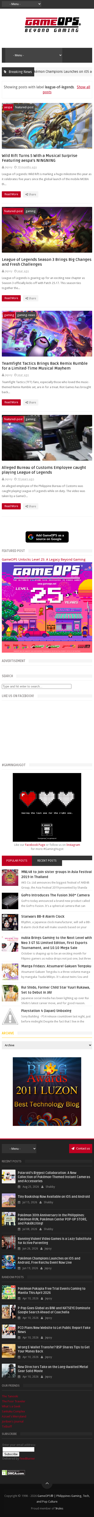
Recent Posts (47, 860)
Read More (12, 194)
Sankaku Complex (13, 1411)
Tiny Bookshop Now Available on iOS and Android (54, 1197)
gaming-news (26, 315)
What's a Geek (11, 1406)
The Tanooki (10, 1396)
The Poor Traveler (13, 1401)
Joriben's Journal (13, 1421)
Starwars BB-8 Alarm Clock (42, 916)
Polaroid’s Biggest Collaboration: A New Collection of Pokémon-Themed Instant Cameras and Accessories (54, 1177)
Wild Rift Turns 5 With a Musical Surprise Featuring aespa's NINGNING (39, 158)
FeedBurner (27, 1458)
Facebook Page (35, 844)
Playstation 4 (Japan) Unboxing (46, 1011)
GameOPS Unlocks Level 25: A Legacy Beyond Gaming (44, 559)
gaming (31, 211)
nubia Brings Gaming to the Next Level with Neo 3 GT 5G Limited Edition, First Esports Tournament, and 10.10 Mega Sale (56, 943)
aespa (8, 107)
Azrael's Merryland (14, 1416)
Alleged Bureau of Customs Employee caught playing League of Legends (44, 470)
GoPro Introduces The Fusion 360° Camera (55, 895)
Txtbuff (7, 1426)
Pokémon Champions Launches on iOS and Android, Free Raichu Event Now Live (49, 1261)
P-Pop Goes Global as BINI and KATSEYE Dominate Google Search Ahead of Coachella (54, 1310)
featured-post (24, 107)
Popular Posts (16, 860)
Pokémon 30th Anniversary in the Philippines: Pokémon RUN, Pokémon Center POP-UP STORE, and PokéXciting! (52, 1219)
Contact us (83, 1148)
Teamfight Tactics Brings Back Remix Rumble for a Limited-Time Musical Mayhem (45, 366)
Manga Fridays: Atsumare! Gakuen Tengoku (56, 966)
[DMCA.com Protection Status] (13, 1474)
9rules (59, 1508)
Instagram (73, 844)
